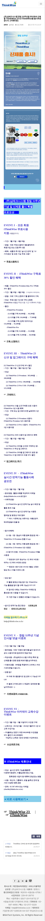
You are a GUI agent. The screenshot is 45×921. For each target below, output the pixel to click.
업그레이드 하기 (14, 461)
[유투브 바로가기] (18, 881)
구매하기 (11, 394)
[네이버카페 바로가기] (26, 881)
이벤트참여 (17, 694)
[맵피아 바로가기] (22, 881)
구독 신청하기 (12, 341)
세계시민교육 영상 (18, 609)
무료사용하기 (12, 261)
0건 (12, 25)
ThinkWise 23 (20, 812)
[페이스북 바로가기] (14, 881)
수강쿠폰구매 (13, 744)
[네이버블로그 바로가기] (30, 881)
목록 (38, 836)
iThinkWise (18, 815)
